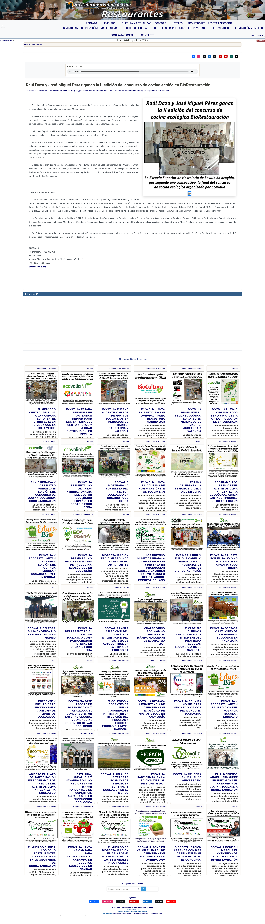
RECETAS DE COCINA (107, 915)
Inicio (28, 44)
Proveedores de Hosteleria (46, 369)
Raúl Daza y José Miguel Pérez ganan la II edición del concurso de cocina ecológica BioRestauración (118, 85)
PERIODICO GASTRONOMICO (148, 915)
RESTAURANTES (38, 915)
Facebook (94, 901)
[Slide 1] (189, 193)
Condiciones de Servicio (141, 913)
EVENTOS (32, 915)
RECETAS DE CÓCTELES (116, 915)
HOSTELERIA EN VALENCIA (177, 915)
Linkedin (148, 901)
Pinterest (134, 901)
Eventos (90, 369)
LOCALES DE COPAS (66, 915)
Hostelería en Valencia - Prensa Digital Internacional (132, 907)
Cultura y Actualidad (158, 661)
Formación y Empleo (49, 442)
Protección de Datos (156, 913)
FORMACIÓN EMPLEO (138, 915)
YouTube (172, 901)
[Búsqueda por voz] (138, 889)
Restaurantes (37, 44)
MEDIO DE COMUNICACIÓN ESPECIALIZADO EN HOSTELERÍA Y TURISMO (15, 915)
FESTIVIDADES (130, 915)
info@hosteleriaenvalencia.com (122, 913)
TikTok (159, 901)
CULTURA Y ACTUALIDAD (91, 915)
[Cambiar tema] (3, 26)
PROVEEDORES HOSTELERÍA (80, 915)
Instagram (108, 901)
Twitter (121, 901)
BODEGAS (72, 915)
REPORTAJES (99, 915)
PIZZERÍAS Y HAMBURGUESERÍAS (48, 915)
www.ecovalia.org (37, 266)
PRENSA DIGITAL (168, 915)
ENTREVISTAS (124, 915)
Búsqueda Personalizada (132, 883)
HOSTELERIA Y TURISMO (159, 915)
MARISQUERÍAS (58, 915)
